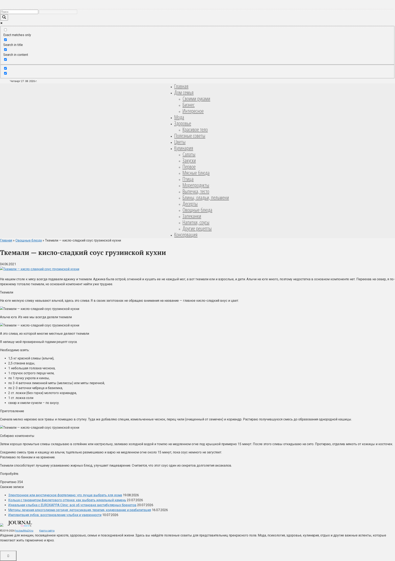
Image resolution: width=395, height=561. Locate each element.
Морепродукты (195, 185)
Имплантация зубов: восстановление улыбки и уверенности (54, 515)
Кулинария (183, 148)
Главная (181, 86)
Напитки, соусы (195, 222)
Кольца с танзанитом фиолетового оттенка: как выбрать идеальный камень (67, 500)
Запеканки (191, 216)
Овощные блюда (197, 210)
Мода (179, 117)
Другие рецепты (197, 228)
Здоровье (182, 123)
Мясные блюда (196, 172)
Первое (189, 166)
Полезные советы (189, 135)
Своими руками (196, 98)
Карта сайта (47, 530)
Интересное (193, 111)
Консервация (186, 234)
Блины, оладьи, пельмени (205, 197)
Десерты (190, 203)
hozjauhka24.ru (24, 530)
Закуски (189, 160)
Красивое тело (195, 129)
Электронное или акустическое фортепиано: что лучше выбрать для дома (65, 495)
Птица (188, 179)
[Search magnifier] (4, 17)
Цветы (180, 142)
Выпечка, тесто (195, 191)
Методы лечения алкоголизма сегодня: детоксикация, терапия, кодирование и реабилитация (79, 510)
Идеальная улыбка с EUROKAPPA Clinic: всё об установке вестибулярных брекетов (72, 505)
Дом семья (184, 92)
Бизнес (188, 104)
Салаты (188, 154)
